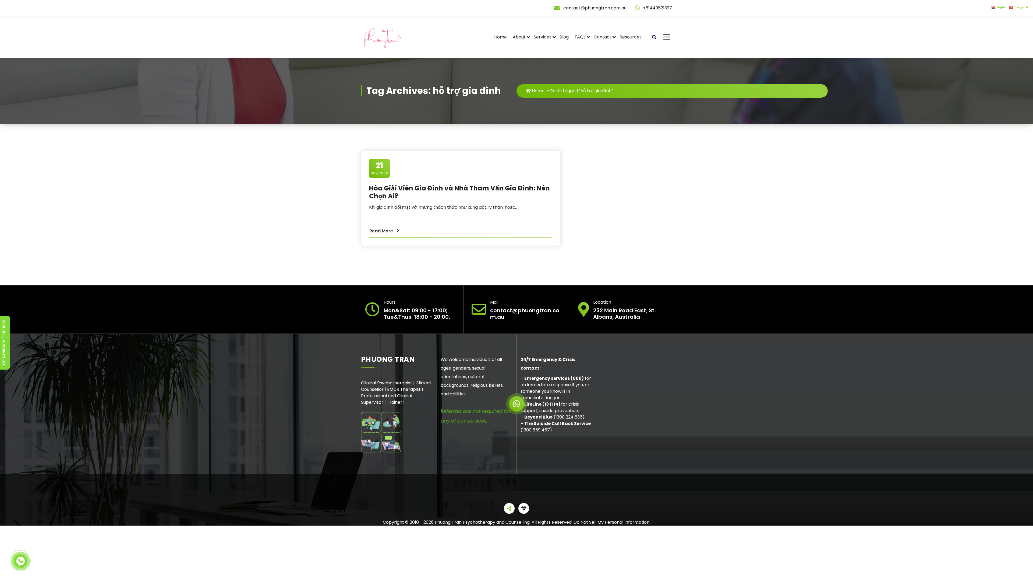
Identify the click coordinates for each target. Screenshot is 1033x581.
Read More (381, 231)
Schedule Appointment (4, 343)
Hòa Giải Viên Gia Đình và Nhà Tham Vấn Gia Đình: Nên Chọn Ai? (459, 192)
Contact (602, 37)
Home (500, 37)
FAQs (580, 37)
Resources (631, 37)
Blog (564, 37)
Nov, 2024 (379, 168)
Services (542, 37)
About (519, 37)
